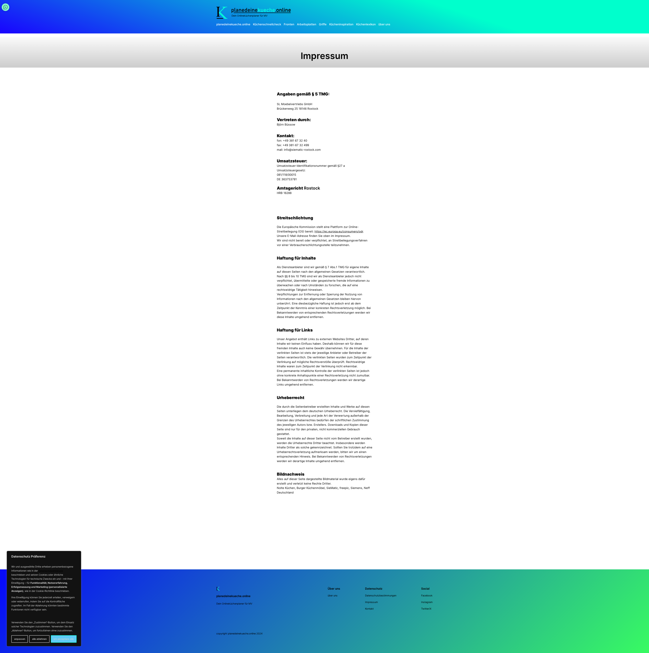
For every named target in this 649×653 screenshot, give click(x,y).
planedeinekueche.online (233, 596)
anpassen (19, 638)
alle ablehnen (39, 638)
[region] (44, 598)
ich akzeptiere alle (64, 638)
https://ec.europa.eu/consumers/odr (339, 231)
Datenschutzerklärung (51, 570)
